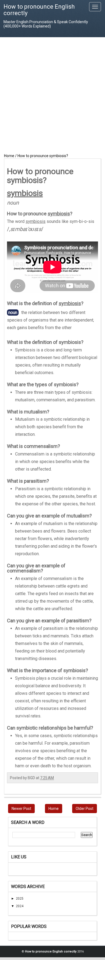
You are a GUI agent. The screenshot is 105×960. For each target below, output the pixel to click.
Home (53, 808)
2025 (19, 898)
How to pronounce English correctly (39, 9)
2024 (19, 906)
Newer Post (21, 808)
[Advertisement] (52, 95)
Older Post (84, 808)
